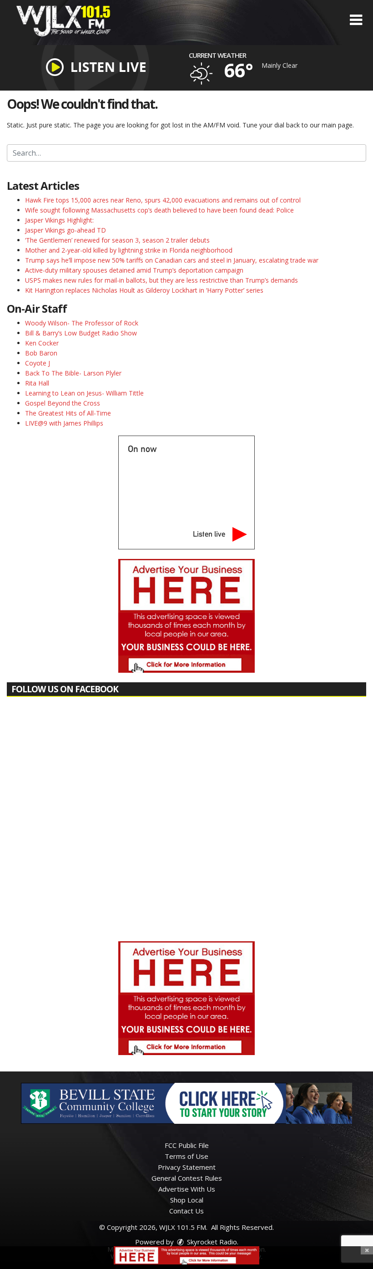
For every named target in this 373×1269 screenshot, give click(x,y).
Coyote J (37, 363)
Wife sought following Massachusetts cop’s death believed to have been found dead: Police (159, 210)
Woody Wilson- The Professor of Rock (81, 323)
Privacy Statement (187, 1167)
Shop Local (186, 1199)
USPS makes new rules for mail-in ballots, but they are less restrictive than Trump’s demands (161, 280)
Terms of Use (186, 1156)
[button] (356, 20)
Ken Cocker (42, 343)
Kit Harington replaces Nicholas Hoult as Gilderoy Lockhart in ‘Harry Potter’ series (144, 290)
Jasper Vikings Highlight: (59, 220)
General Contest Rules (186, 1178)
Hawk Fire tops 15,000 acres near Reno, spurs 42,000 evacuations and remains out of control (163, 200)
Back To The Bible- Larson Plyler (73, 373)
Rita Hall (37, 383)
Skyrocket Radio (211, 1241)
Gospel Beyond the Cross (62, 403)
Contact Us (186, 1210)
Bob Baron (41, 353)
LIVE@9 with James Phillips (64, 423)
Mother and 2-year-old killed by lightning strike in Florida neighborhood (128, 250)
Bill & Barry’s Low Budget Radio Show (81, 333)
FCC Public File (187, 1145)
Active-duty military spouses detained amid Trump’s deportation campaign (134, 270)
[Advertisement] (186, 616)
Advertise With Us (186, 1188)
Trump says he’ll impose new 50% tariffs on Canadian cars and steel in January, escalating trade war (171, 260)
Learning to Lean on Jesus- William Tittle (84, 393)
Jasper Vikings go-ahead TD (65, 230)
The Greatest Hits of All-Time (68, 413)
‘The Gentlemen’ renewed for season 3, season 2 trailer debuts (117, 240)
